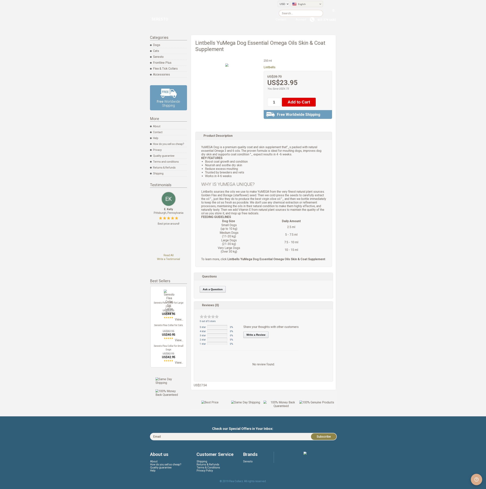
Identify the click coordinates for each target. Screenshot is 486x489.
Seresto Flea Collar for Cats (168, 325)
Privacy (157, 149)
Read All (169, 255)
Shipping (158, 173)
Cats (156, 51)
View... (179, 319)
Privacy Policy (205, 470)
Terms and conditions (166, 161)
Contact (281, 19)
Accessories (161, 74)
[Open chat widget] (476, 479)
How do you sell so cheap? (168, 144)
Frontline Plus (162, 62)
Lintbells (269, 67)
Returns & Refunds (164, 167)
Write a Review (255, 334)
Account (301, 19)
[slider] (209, 316)
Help (155, 138)
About (156, 126)
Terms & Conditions (208, 467)
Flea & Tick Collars (165, 68)
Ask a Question (213, 289)
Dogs (156, 45)
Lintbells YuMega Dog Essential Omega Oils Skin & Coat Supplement (276, 259)
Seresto (159, 19)
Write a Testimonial (168, 259)
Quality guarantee (163, 155)
